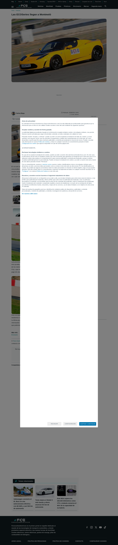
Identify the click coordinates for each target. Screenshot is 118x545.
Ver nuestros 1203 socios (29, 193)
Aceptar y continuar (87, 424)
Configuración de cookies (29, 143)
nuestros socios (47, 164)
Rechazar (54, 423)
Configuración (70, 423)
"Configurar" (25, 171)
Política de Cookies (44, 142)
